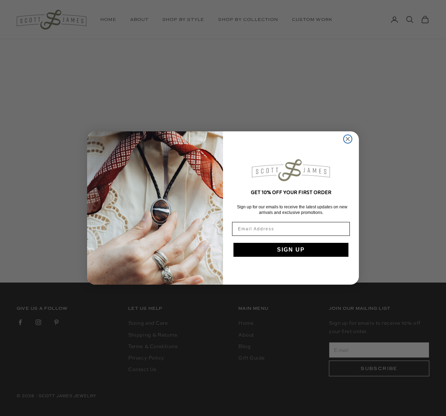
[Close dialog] (348, 139)
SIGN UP (291, 250)
